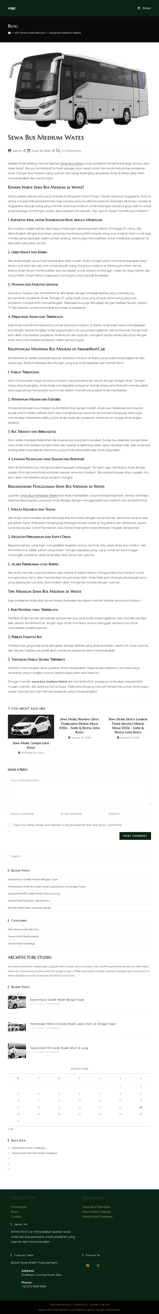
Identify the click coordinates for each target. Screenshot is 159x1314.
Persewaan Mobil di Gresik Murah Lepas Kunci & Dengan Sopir (47, 886)
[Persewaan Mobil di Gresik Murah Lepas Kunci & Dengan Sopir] (17, 1026)
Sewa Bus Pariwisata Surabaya (62, 1309)
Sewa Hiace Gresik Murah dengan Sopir (33, 879)
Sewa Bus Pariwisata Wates (39, 495)
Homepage (19, 1207)
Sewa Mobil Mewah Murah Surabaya (34, 1153)
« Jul (10, 1128)
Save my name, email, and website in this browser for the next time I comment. (68, 825)
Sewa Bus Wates (71, 163)
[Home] (9, 32)
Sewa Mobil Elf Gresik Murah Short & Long (34, 893)
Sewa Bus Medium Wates (65, 32)
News (15, 1211)
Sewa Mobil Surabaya (21, 943)
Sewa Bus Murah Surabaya (28, 1147)
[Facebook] (87, 1265)
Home (94, 1304)
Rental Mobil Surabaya (97, 1216)
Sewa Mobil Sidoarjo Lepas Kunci (29, 900)
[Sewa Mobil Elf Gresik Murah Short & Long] (17, 1050)
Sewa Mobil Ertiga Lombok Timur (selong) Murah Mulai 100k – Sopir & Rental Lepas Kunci (128, 725)
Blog (106, 1304)
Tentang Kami (59, 1304)
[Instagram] (98, 1265)
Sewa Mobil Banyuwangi (23, 936)
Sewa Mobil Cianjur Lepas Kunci (31, 745)
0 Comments (71, 151)
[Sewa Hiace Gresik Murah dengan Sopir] (17, 1001)
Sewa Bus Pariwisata (96, 1207)
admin (17, 151)
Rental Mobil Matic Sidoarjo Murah (29, 907)
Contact (16, 1216)
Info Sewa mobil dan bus (23, 929)
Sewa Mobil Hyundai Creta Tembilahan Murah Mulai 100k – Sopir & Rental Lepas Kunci (79, 725)
